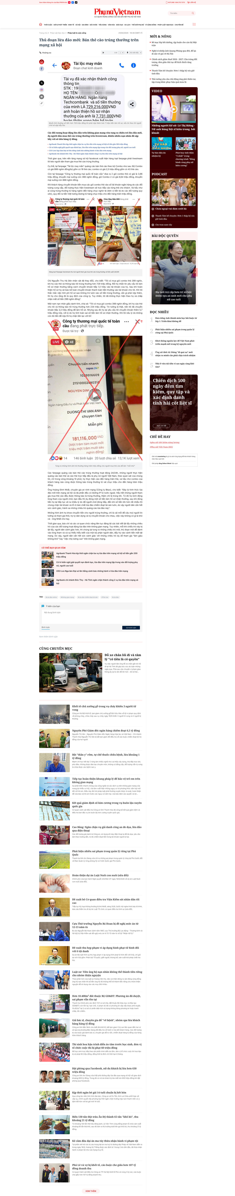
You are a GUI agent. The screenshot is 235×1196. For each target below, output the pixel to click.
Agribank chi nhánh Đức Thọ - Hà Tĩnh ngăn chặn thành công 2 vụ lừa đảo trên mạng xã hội (85, 154)
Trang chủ (43, 33)
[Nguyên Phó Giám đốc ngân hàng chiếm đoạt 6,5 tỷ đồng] (54, 738)
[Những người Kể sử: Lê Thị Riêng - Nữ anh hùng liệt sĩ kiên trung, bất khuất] (174, 109)
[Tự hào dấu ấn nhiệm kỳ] (162, 143)
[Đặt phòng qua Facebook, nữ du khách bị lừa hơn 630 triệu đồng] (54, 1076)
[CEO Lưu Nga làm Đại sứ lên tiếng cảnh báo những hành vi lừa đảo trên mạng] (48, 573)
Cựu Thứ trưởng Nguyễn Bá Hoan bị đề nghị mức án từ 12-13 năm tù (105, 925)
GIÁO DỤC (119, 25)
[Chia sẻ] (41, 89)
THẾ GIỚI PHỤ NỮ (138, 25)
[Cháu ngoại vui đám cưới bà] (174, 192)
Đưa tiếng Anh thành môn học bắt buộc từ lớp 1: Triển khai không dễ (174, 295)
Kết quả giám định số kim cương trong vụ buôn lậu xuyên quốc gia (107, 804)
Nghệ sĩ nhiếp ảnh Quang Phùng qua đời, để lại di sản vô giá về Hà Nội (174, 52)
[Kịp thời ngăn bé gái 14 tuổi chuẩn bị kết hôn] (54, 1100)
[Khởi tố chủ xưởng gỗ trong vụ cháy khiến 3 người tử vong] (54, 714)
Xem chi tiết (161, 426)
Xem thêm (90, 1191)
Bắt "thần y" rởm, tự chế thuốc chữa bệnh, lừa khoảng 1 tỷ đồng (106, 756)
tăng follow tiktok (165, 463)
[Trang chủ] (41, 25)
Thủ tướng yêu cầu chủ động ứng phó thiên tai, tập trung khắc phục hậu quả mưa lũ (174, 80)
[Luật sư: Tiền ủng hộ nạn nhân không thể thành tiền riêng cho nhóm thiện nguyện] (54, 979)
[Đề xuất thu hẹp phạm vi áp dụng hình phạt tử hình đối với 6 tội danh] (54, 955)
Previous (152, 272)
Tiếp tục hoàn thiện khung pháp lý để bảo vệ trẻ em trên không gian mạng (106, 780)
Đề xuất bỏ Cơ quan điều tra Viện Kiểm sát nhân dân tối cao (105, 901)
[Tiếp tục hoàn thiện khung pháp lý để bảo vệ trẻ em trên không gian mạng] (54, 786)
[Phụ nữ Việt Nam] (117, 13)
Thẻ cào (105, 597)
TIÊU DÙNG (103, 25)
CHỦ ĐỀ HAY (160, 437)
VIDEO (157, 91)
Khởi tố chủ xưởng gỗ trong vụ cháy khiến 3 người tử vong (104, 708)
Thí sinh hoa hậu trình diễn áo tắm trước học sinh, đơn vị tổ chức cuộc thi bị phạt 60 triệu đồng (106, 1046)
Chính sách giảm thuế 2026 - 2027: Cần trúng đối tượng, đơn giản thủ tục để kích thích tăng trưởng (174, 62)
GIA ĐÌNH (85, 25)
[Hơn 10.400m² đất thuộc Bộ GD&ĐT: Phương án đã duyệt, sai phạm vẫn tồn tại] (54, 1003)
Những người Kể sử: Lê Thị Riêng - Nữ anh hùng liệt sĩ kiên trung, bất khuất (173, 129)
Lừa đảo (116, 597)
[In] (41, 96)
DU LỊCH (127, 25)
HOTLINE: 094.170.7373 (176, 2)
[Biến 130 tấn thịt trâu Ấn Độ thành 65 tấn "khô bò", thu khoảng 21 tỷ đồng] (54, 1124)
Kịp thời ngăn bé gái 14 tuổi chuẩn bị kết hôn (99, 1092)
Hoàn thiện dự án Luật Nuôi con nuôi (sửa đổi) (100, 875)
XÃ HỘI (78, 25)
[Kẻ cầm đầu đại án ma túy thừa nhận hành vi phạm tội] (54, 1148)
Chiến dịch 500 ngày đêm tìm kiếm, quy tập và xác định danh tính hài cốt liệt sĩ (172, 392)
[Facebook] (72, 2)
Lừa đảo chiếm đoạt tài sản (88, 597)
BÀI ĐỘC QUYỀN (165, 236)
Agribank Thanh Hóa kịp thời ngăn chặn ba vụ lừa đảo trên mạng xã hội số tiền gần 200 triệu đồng (88, 144)
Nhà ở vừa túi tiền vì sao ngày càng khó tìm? (174, 365)
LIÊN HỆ (193, 2)
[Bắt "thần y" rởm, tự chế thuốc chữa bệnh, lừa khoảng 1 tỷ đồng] (54, 762)
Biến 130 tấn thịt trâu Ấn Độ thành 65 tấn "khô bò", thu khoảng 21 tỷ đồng (105, 1118)
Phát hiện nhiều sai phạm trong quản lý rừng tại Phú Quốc (104, 853)
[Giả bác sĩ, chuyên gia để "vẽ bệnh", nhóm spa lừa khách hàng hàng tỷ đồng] (54, 1028)
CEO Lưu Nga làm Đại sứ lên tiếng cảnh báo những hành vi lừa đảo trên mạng (80, 150)
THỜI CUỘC (48, 25)
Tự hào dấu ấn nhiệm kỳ (159, 154)
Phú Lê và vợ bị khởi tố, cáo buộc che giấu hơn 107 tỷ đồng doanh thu (104, 1166)
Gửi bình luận (131, 628)
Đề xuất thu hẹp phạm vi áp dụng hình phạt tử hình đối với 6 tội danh (105, 949)
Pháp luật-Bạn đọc (57, 33)
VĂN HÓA (111, 25)
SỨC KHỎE (93, 25)
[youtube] (69, 2)
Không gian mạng (68, 597)
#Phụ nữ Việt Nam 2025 (161, 447)
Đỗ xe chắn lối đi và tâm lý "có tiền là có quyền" (123, 657)
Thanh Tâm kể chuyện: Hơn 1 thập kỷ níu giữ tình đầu (173, 72)
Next (195, 272)
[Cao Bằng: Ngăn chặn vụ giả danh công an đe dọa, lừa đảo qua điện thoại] (54, 835)
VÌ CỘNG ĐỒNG (150, 25)
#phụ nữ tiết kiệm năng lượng (164, 442)
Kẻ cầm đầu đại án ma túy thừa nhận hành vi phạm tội (105, 1141)
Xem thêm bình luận (48, 636)
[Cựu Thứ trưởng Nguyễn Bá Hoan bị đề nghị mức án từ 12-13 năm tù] (54, 931)
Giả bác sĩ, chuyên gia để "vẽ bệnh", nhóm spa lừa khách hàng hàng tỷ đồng (106, 1022)
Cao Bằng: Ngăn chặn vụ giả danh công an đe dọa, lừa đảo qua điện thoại (106, 828)
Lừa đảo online (52, 597)
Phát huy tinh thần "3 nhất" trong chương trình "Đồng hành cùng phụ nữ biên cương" (185, 159)
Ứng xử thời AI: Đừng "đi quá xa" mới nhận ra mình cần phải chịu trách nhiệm (175, 354)
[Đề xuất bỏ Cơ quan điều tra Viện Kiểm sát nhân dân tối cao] (54, 907)
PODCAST (159, 174)
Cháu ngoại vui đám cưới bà (170, 208)
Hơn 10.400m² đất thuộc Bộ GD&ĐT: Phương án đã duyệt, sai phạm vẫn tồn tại (106, 997)
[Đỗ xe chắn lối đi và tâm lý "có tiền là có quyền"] (70, 672)
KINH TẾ (71, 25)
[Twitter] (41, 83)
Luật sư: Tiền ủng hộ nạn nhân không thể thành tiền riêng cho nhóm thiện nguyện (107, 973)
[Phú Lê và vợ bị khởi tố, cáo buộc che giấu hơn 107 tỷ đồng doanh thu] (54, 1172)
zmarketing (161, 456)
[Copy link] (41, 103)
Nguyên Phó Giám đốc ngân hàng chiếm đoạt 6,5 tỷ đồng (106, 730)
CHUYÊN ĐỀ (179, 25)
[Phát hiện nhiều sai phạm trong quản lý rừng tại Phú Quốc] (54, 859)
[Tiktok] (76, 2)
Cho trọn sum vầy (163, 224)
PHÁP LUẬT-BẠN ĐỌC (165, 25)
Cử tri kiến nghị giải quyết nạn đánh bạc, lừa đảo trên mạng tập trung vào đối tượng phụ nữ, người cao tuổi (92, 147)
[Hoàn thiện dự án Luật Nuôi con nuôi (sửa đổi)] (54, 883)
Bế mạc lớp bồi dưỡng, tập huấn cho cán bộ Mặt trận (174, 44)
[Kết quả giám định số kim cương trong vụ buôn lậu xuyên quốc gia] (54, 810)
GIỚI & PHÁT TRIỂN (60, 25)
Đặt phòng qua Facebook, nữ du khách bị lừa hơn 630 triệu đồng (104, 1070)
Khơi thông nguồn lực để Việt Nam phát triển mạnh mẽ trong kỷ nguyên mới (174, 342)
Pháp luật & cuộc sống (77, 33)
